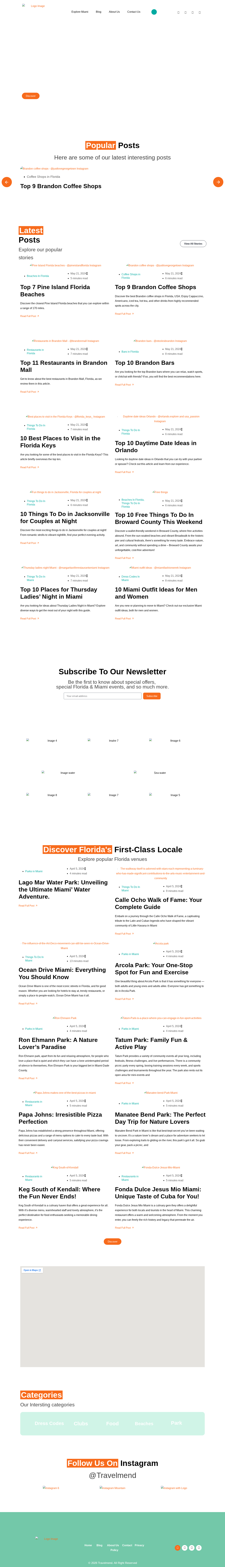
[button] (154, 12)
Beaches (144, 1423)
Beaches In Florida (38, 276)
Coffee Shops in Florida (43, 176)
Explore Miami (79, 11)
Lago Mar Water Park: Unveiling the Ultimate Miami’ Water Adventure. (63, 889)
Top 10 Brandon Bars (144, 362)
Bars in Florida (130, 351)
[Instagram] (192, 12)
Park (176, 1423)
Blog (98, 11)
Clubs (81, 1423)
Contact (127, 1545)
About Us (114, 11)
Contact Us (133, 11)
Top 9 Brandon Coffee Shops (60, 186)
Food (112, 1423)
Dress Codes (49, 1423)
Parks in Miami (33, 871)
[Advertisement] (112, 1523)
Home (88, 1545)
